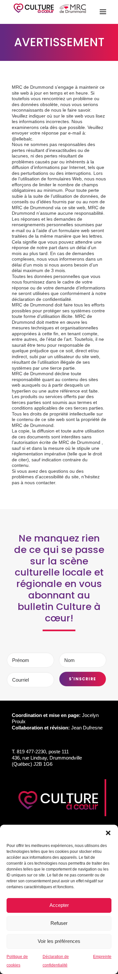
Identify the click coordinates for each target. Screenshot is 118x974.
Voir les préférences (59, 941)
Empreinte (102, 956)
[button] (108, 833)
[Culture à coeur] (50, 12)
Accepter (59, 905)
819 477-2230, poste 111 (43, 751)
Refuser (59, 923)
